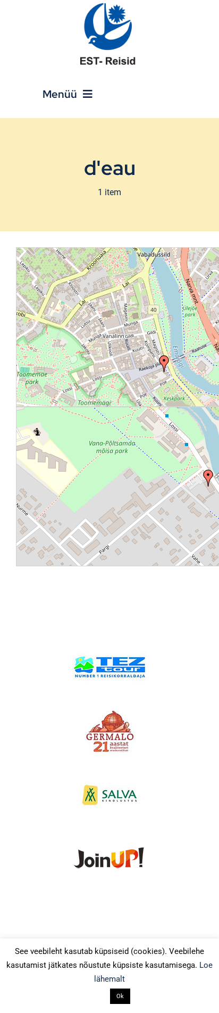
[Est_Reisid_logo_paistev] (109, 7)
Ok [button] (120, 996)
